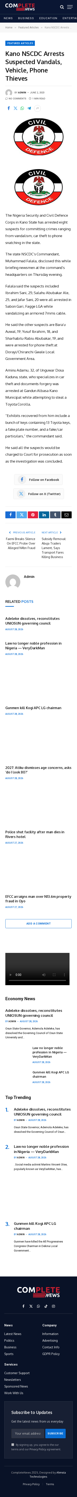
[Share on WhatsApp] (22, 108)
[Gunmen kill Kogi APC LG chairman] (38, 682)
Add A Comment (38, 923)
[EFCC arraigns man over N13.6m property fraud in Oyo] (38, 871)
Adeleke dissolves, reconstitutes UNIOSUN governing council (32, 620)
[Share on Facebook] (8, 108)
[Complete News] (20, 7)
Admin (22, 92)
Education (48, 18)
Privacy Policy (38, 1449)
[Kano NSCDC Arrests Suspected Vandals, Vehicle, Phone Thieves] (38, 136)
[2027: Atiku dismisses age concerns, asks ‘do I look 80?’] (38, 742)
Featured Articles (20, 43)
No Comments (17, 98)
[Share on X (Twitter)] (15, 108)
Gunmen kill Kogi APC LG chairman (33, 708)
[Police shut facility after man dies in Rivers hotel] (38, 807)
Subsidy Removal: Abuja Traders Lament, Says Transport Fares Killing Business (54, 548)
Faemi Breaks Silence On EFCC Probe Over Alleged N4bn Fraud (20, 543)
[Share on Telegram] (29, 108)
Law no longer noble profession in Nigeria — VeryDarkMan (33, 645)
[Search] (62, 7)
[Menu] (70, 7)
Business (26, 18)
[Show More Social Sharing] (37, 108)
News (8, 18)
